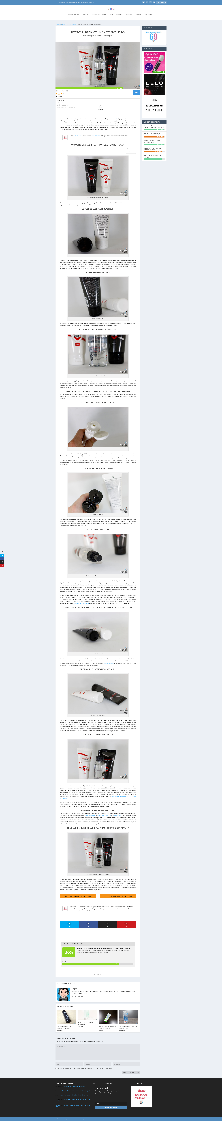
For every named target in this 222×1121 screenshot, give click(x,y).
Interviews (119, 14)
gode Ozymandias (90, 815)
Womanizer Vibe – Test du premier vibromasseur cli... (80, 2)
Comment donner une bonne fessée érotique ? (76, 1091)
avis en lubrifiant (109, 663)
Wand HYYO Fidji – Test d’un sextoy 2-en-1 (152, 156)
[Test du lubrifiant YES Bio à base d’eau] (87, 1015)
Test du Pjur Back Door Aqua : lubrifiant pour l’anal (73, 1100)
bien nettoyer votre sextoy (81, 603)
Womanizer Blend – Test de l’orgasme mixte (152, 141)
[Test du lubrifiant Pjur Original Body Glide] (66, 1017)
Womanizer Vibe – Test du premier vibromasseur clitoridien (154, 134)
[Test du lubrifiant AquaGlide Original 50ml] (128, 1017)
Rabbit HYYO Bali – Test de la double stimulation (152, 148)
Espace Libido (113, 119)
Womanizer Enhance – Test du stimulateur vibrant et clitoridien (154, 126)
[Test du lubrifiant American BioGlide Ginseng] (108, 1017)
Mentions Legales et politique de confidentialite (90, 1119)
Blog (111, 14)
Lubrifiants (73, 24)
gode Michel (117, 815)
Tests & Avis (65, 24)
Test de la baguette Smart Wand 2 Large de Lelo (73, 1106)
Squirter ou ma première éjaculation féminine (74, 1095)
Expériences (96, 14)
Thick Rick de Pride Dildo (104, 815)
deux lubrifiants (96, 136)
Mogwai (91, 36)
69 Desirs (58, 24)
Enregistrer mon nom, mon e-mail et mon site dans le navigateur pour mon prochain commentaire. (85, 1068)
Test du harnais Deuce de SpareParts (74, 1086)
